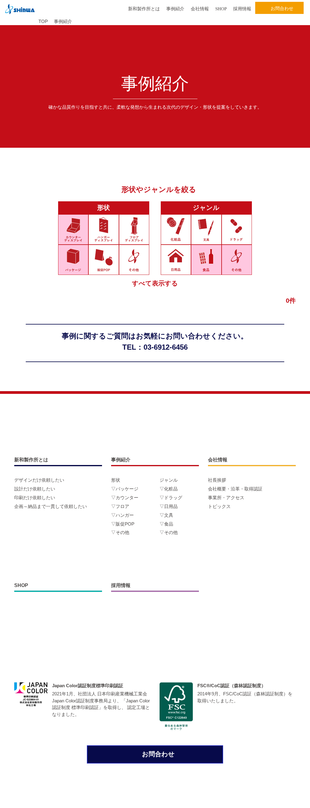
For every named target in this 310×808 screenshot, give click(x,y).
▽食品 (166, 523)
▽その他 (120, 532)
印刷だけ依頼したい (34, 497)
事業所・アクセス (226, 497)
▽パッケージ (124, 488)
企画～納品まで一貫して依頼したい (50, 506)
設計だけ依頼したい (34, 488)
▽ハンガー (122, 515)
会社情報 (200, 8)
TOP (43, 21)
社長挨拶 (217, 480)
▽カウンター (124, 497)
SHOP (221, 8)
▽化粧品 (169, 488)
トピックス (219, 506)
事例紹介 (175, 8)
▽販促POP (122, 523)
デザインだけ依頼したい (39, 480)
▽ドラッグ (171, 497)
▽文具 (166, 515)
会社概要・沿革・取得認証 (235, 488)
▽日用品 (169, 506)
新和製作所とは (144, 8)
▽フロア (120, 506)
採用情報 (242, 8)
